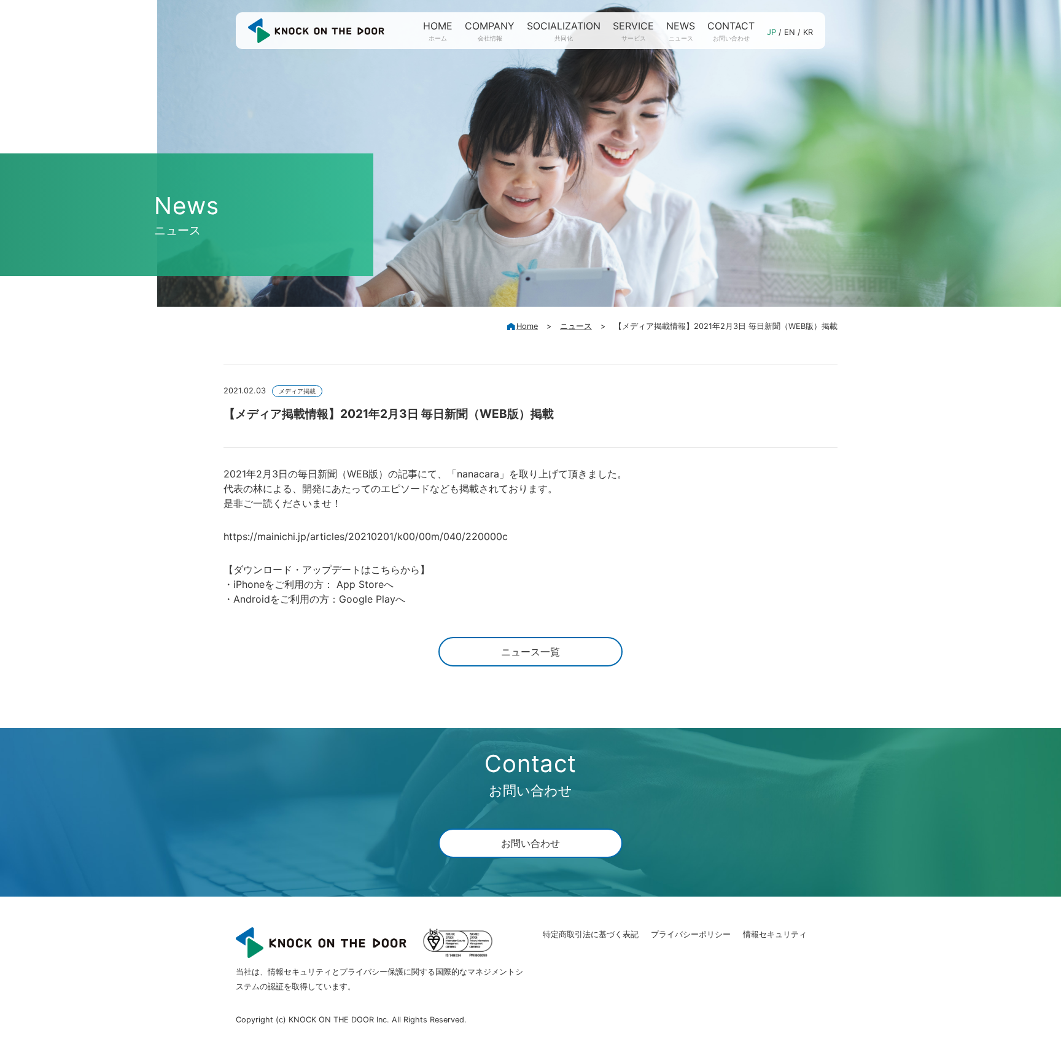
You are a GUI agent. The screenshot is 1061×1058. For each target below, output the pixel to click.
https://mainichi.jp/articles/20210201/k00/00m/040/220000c (365, 536)
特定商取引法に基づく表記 (591, 934)
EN (789, 32)
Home (527, 326)
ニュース (576, 326)
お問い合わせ (530, 843)
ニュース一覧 (530, 652)
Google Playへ (372, 599)
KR (808, 32)
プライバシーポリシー (691, 934)
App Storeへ (365, 584)
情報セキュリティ (775, 934)
